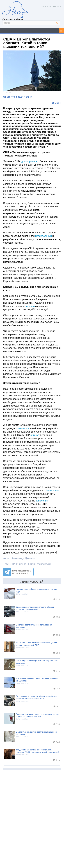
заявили (30, 306)
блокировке (52, 490)
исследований (43, 236)
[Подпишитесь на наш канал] (18, 575)
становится (22, 428)
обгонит (34, 435)
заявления (42, 500)
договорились (29, 161)
